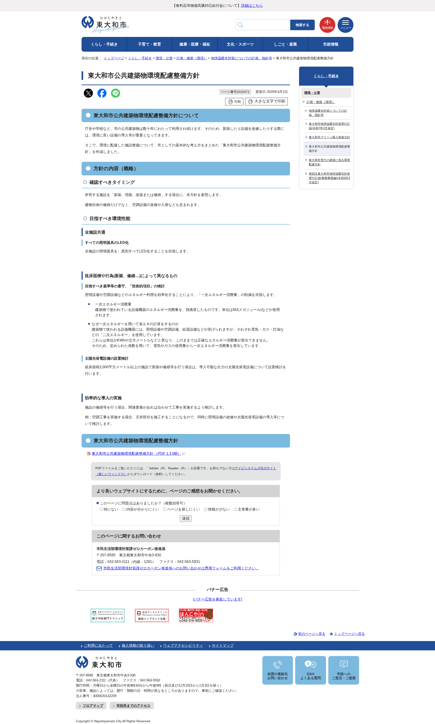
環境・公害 (164, 58)
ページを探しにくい (183, 509)
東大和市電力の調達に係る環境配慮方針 (329, 162)
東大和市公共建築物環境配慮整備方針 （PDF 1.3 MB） (136, 453)
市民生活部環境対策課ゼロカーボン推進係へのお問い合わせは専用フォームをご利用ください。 (181, 568)
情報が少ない (219, 509)
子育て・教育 (149, 44)
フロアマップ (93, 705)
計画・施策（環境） (191, 58)
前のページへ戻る (311, 634)
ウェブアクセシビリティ (183, 645)
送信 (185, 518)
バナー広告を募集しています (217, 599)
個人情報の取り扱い (138, 645)
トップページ (114, 58)
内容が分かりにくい (142, 509)
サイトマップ (223, 645)
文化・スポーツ (240, 44)
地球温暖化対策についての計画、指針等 (241, 58)
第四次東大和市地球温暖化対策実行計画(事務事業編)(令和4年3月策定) (329, 178)
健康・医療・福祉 (194, 44)
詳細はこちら (252, 5)
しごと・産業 (285, 44)
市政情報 (330, 44)
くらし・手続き (104, 44)
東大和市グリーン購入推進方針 (329, 137)
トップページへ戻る (349, 634)
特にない (111, 509)
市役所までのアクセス (133, 705)
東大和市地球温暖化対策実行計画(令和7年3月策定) (329, 126)
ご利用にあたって (98, 645)
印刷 (237, 101)
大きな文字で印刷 (269, 101)
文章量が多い (249, 509)
